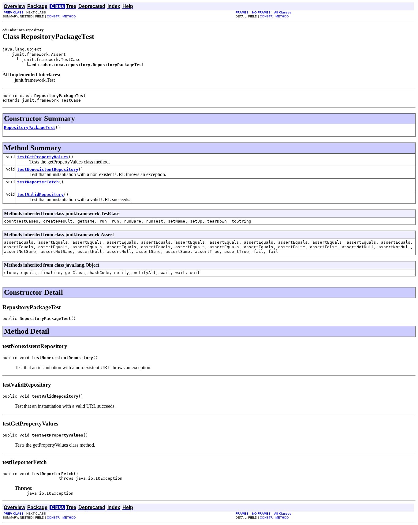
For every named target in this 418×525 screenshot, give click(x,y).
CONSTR (53, 16)
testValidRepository (40, 194)
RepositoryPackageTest (29, 127)
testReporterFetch (38, 182)
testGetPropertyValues (43, 157)
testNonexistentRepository (47, 169)
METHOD (69, 16)
